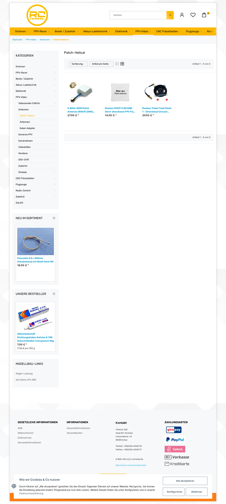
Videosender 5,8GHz (29, 103)
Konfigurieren (174, 491)
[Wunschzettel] (193, 15)
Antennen (23, 109)
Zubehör (22, 166)
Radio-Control (23, 190)
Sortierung (77, 64)
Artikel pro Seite (100, 64)
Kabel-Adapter (27, 128)
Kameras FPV (25, 134)
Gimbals (22, 172)
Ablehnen (196, 491)
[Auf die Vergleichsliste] (90, 84)
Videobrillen (24, 147)
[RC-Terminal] (37, 15)
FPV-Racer (21, 72)
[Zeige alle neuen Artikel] (53, 218)
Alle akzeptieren (185, 480)
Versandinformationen (29, 442)
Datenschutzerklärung (31, 493)
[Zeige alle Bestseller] (53, 294)
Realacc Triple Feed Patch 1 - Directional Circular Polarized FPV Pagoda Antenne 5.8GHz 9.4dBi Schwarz (156, 110)
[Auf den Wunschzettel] (95, 84)
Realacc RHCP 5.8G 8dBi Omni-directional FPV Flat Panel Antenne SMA (119, 110)
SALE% (19, 202)
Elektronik (21, 91)
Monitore (23, 153)
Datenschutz (24, 437)
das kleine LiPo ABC (26, 379)
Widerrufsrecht (25, 433)
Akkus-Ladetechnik (26, 85)
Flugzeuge (21, 184)
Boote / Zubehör (24, 78)
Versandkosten (74, 433)
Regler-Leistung (24, 373)
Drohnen (20, 66)
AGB (20, 428)
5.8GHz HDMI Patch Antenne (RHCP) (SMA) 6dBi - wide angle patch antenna (81, 110)
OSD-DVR (23, 159)
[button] (181, 15)
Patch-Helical (27, 115)
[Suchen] (170, 15)
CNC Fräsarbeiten (25, 178)
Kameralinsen (25, 140)
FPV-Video (21, 97)
